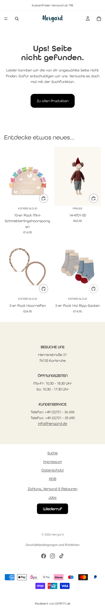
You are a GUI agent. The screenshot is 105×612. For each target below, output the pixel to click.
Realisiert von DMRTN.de (52, 603)
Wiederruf (52, 509)
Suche (52, 453)
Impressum (52, 462)
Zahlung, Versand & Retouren (52, 489)
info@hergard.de (52, 423)
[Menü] (6, 19)
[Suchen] (16, 18)
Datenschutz (53, 470)
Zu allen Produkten (53, 101)
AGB (52, 479)
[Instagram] (52, 556)
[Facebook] (44, 556)
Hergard (57, 534)
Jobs (52, 497)
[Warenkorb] (98, 18)
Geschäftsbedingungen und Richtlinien (52, 545)
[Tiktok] (61, 556)
